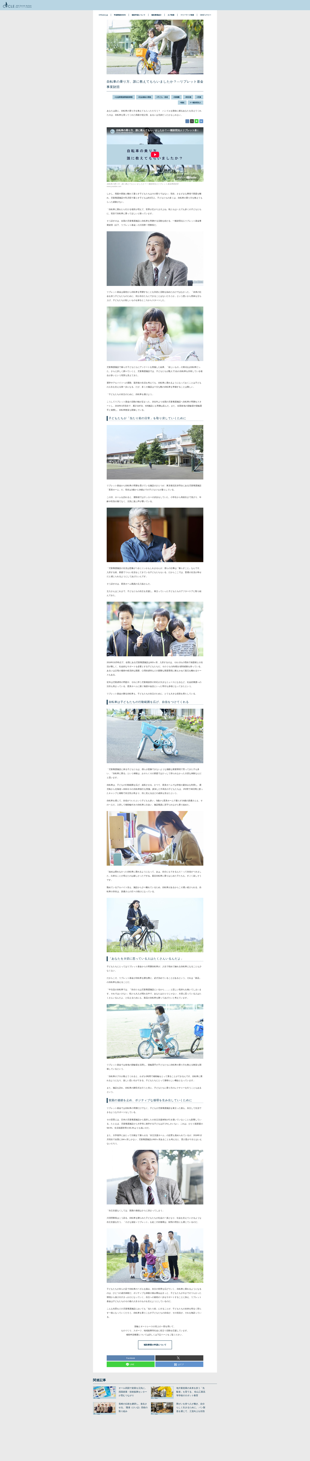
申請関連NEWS (120, 15)
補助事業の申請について (155, 1345)
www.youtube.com (114, 186)
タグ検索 (171, 15)
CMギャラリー (205, 15)
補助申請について (138, 15)
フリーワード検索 (187, 15)
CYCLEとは (103, 15)
